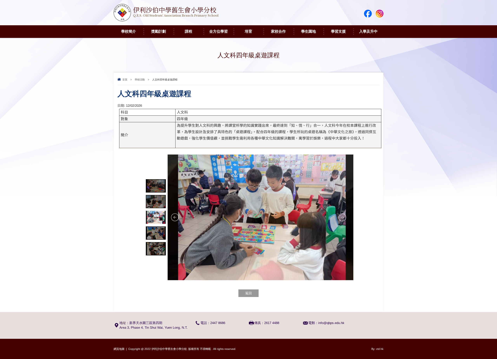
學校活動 (140, 79)
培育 (248, 31)
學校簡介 (128, 31)
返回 (248, 293)
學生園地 (308, 31)
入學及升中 (368, 31)
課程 (188, 31)
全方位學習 (218, 31)
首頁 (124, 79)
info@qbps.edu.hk (331, 323)
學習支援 (338, 31)
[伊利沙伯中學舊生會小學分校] (166, 20)
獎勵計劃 (158, 31)
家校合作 (278, 31)
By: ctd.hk (377, 348)
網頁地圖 (119, 348)
